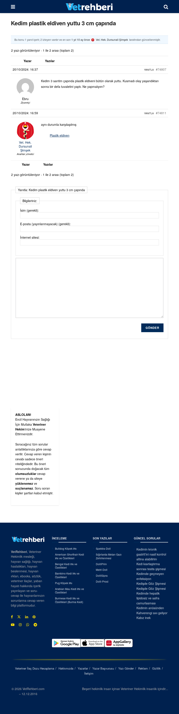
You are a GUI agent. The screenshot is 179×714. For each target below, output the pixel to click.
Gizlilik (156, 668)
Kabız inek (143, 617)
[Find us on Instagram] (20, 624)
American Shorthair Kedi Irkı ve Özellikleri (69, 556)
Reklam (143, 668)
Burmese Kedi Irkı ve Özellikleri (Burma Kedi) (69, 600)
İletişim (88, 673)
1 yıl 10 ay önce (80, 39)
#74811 (161, 113)
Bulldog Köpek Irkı (66, 548)
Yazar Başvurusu (103, 668)
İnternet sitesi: (30, 237)
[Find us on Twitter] (19, 616)
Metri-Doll (101, 569)
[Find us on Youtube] (12, 624)
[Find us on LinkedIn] (26, 616)
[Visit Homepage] (89, 6)
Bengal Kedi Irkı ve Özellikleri (66, 566)
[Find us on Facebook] (12, 616)
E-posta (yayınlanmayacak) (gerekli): (45, 224)
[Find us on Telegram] (35, 624)
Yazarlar (83, 668)
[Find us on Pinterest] (34, 616)
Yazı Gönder (126, 668)
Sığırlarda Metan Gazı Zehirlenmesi (109, 556)
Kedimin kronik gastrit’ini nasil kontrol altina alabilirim (151, 554)
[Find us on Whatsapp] (27, 624)
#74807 (161, 69)
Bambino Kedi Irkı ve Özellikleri (67, 575)
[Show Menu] (13, 6)
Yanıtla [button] (149, 69)
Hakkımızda (66, 668)
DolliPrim (101, 564)
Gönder (152, 328)
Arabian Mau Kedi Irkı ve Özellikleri (69, 590)
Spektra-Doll (103, 548)
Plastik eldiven (59, 135)
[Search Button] (166, 6)
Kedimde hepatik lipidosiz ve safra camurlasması (148, 598)
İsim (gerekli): (29, 210)
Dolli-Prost (102, 581)
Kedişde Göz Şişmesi (151, 583)
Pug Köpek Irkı (63, 583)
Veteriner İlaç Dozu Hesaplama (34, 668)
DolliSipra (102, 575)
